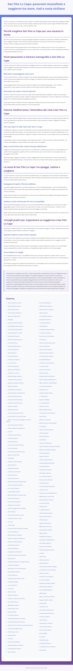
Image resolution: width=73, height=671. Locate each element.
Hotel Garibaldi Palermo (14, 346)
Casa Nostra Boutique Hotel (15, 413)
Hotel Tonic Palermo (13, 349)
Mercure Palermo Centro (14, 303)
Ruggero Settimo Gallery (46, 600)
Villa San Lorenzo (44, 573)
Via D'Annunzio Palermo (14, 472)
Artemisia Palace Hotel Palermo (16, 393)
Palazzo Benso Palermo (45, 530)
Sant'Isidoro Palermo (45, 473)
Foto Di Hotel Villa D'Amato (15, 329)
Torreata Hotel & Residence (15, 400)
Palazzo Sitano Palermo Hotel (16, 515)
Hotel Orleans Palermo (45, 470)
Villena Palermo (43, 313)
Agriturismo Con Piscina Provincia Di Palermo (20, 625)
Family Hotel (11, 525)
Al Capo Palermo (12, 585)
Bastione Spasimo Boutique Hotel (17, 481)
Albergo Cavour (43, 490)
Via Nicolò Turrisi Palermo (46, 576)
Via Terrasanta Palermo (45, 626)
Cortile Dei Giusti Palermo (46, 356)
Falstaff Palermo (43, 563)
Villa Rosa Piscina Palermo (46, 309)
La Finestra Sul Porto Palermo (47, 646)
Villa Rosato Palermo (13, 468)
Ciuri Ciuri (10, 588)
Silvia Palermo (12, 558)
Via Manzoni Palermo (45, 319)
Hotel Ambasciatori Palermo (15, 425)
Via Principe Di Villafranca (15, 313)
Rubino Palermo (12, 465)
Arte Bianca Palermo (45, 323)
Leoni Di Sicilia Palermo (45, 386)
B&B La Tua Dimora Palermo (47, 596)
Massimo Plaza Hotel (13, 455)
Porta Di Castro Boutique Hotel (16, 452)
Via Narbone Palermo (14, 545)
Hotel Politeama (12, 353)
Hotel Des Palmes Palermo (15, 339)
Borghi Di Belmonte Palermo (16, 645)
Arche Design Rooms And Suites (16, 618)
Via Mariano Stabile (13, 582)
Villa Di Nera (42, 556)
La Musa (41, 553)
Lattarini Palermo (12, 475)
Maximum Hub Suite (45, 420)
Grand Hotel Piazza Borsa (15, 396)
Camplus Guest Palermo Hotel (16, 578)
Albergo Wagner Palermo (15, 376)
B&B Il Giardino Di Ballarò (15, 535)
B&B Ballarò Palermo (13, 605)
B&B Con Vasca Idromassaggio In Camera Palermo (18, 420)
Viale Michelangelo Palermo (46, 550)
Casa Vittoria (42, 416)
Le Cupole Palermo (44, 403)
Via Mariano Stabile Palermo (47, 329)
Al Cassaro (42, 637)
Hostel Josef (42, 426)
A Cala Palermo (43, 396)
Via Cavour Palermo (44, 616)
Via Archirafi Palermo (45, 303)
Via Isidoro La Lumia (13, 373)
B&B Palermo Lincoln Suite (46, 496)
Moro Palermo (12, 512)
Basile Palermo (12, 635)
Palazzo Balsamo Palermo (46, 500)
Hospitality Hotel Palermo (15, 552)
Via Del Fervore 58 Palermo (46, 336)
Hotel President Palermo (14, 306)
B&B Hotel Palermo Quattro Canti (17, 495)
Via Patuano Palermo (13, 565)
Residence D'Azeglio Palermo (47, 583)
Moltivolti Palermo (13, 386)
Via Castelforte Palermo (45, 316)
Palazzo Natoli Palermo (14, 502)
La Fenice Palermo (13, 448)
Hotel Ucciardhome (44, 346)
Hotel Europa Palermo (14, 359)
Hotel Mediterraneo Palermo (15, 326)
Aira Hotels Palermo (13, 615)
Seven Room (42, 440)
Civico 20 (10, 522)
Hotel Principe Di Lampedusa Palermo (49, 446)
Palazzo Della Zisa (44, 436)
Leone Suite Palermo (45, 369)
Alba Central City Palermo (46, 430)
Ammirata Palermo (13, 532)
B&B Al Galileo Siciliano (45, 409)
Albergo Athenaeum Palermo (16, 383)
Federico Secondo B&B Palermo (48, 493)
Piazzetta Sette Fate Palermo (47, 376)
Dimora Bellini (43, 633)
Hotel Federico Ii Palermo (15, 389)
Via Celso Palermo (44, 466)
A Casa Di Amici (12, 363)
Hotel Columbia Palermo (14, 435)
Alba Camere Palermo (45, 630)
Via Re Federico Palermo (46, 623)
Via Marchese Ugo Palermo (46, 613)
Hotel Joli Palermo (13, 441)
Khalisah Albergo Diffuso (46, 393)
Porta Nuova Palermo (45, 333)
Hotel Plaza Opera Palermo (15, 403)
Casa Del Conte (43, 606)
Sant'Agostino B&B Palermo (47, 540)
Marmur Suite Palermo (45, 546)
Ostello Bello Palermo (14, 336)
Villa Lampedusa (43, 433)
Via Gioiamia (42, 650)
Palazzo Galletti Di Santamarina (16, 428)
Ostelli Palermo (43, 326)
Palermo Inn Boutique (45, 443)
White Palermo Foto (13, 632)
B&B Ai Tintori (43, 533)
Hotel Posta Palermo (13, 478)
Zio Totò (10, 431)
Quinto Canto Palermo (14, 369)
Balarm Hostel (12, 592)
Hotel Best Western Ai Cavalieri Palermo (19, 562)
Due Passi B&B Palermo (45, 590)
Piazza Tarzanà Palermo (45, 586)
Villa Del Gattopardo (13, 366)
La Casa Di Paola (43, 366)
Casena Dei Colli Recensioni (15, 323)
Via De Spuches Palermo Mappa (48, 566)
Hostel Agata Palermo (14, 492)
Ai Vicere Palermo (12, 575)
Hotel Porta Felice (12, 406)
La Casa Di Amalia (44, 503)
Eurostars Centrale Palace (15, 461)
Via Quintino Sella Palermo (46, 610)
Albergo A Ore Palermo (14, 505)
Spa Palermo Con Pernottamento (17, 568)
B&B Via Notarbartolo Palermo (47, 450)
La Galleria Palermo (44, 510)
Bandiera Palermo (44, 560)
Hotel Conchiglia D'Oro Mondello (17, 508)
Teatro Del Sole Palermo (45, 513)
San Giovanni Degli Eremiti (15, 628)
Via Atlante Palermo (13, 602)
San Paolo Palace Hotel (14, 316)
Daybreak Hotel (12, 612)
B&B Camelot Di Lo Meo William (48, 383)
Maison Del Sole (43, 373)
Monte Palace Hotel (13, 608)
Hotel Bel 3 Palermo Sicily (15, 518)
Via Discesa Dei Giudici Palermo (16, 622)
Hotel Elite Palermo (13, 438)
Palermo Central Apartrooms (47, 343)
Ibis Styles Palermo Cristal (15, 333)
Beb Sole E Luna (43, 389)
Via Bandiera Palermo (45, 643)
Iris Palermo (42, 339)
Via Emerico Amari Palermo (46, 363)
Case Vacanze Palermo (14, 642)
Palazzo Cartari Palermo (46, 480)
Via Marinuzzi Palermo (45, 536)
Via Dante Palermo (44, 453)
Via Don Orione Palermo (46, 460)
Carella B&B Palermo (45, 359)
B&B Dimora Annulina (45, 526)
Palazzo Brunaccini (13, 409)
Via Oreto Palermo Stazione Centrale (18, 528)
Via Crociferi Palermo (13, 488)
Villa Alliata (11, 458)
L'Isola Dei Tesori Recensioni (47, 486)
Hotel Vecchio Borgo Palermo (16, 445)
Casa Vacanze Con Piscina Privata (17, 416)
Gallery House (43, 506)
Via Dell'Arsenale (43, 640)
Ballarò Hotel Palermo (45, 523)
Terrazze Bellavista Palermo (46, 463)
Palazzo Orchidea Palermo (15, 542)
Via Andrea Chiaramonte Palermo (17, 555)
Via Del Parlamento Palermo (15, 485)
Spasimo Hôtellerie (44, 400)
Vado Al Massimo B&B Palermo (47, 379)
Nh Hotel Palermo (13, 343)
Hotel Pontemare (44, 483)
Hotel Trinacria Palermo (45, 349)
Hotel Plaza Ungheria (45, 543)
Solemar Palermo (44, 456)
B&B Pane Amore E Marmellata (47, 423)
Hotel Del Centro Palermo (15, 379)
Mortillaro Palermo (13, 595)
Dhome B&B (42, 603)
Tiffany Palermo (43, 520)
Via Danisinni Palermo (14, 498)
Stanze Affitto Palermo (14, 572)
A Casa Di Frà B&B (44, 580)
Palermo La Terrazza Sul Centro (16, 598)
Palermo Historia (44, 406)
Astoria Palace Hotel (13, 309)
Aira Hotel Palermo (13, 356)
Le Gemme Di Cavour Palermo (47, 570)
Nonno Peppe (11, 652)
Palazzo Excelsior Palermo (46, 353)
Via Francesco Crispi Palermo (47, 413)
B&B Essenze (42, 593)
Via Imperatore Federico (14, 648)
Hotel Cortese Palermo (45, 516)
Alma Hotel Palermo (13, 548)
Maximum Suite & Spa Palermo (16, 538)
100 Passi (10, 638)
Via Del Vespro (43, 620)
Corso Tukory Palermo (45, 476)
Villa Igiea (10, 319)
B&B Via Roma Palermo (45, 306)
